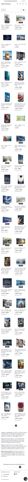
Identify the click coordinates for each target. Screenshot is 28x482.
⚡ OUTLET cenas (10, 0)
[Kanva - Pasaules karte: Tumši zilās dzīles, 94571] (21, 388)
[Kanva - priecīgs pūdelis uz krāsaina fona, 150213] (21, 306)
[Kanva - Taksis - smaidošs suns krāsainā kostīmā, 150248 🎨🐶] (7, 183)
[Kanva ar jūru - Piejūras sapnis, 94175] (21, 21)
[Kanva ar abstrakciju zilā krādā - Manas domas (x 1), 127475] (21, 142)
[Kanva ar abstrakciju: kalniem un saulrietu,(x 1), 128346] (7, 245)
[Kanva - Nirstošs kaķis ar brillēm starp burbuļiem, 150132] (21, 326)
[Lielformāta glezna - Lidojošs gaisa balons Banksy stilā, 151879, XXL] (21, 183)
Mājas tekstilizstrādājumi (7, 451)
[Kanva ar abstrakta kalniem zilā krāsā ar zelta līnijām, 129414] (7, 100)
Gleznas (3, 445)
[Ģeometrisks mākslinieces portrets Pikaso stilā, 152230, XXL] (7, 122)
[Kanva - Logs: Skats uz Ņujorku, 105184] (21, 58)
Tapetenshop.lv (6, 4)
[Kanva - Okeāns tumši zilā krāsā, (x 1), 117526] (7, 78)
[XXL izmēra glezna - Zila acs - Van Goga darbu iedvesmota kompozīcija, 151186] (7, 389)
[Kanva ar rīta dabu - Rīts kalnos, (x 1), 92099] (21, 244)
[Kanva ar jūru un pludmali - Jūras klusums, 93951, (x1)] (21, 202)
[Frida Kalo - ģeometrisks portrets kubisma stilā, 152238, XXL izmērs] (7, 265)
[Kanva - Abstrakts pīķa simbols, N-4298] (7, 39)
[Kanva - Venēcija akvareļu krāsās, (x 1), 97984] (7, 21)
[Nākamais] (16, 426)
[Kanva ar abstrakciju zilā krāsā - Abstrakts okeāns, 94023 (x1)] (21, 286)
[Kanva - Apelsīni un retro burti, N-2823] (21, 120)
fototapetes (9, 432)
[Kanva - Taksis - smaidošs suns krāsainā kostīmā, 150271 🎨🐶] (7, 286)
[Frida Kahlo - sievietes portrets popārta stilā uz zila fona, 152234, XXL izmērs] (21, 79)
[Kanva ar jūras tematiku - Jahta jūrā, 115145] (21, 162)
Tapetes (3, 432)
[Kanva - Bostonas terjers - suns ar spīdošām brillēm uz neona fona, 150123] (7, 367)
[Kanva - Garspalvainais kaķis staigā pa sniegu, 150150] (7, 59)
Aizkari (2, 438)
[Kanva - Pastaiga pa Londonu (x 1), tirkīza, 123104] (7, 306)
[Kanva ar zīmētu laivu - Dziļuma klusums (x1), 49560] (7, 223)
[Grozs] (23, 4)
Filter (3, 9)
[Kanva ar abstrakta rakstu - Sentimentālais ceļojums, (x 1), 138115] (21, 346)
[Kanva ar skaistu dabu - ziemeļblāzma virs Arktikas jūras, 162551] (7, 203)
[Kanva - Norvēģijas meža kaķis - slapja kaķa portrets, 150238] (7, 410)
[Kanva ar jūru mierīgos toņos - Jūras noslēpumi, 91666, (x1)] (7, 162)
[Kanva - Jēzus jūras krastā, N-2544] (21, 39)
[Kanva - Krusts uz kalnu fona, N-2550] (7, 141)
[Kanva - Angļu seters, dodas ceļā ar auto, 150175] (7, 325)
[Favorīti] (20, 4)
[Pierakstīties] (20, 467)
